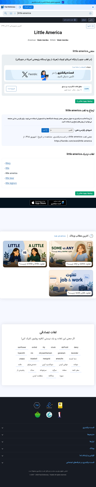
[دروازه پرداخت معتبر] (60, 405)
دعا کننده (72, 358)
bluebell (34, 358)
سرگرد (54, 370)
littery (8, 163)
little (7, 167)
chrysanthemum (45, 353)
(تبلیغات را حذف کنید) (78, 67)
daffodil (64, 347)
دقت (20, 364)
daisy (76, 347)
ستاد (32, 370)
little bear (10, 177)
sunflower (22, 347)
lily (44, 347)
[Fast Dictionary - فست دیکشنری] (8, 7)
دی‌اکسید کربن (47, 364)
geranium (61, 353)
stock (53, 347)
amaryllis (59, 358)
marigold (46, 358)
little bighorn (11, 182)
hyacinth (21, 353)
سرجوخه (43, 370)
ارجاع (84, 20)
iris (32, 353)
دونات (76, 364)
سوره (61, 375)
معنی (91, 20)
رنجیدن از (20, 370)
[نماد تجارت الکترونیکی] (49, 405)
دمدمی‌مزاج (32, 364)
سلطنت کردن (38, 375)
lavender (74, 353)
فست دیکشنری (41, 471)
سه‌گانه (51, 375)
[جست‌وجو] (5, 13)
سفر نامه (75, 370)
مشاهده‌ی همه (60, 236)
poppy (22, 358)
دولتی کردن (63, 364)
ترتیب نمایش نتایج (68, 20)
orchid (34, 347)
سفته (64, 370)
